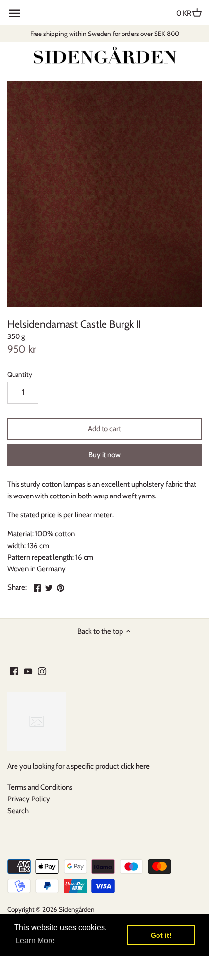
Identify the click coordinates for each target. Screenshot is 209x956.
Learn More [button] (35, 941)
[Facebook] (14, 671)
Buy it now (104, 454)
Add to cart (104, 429)
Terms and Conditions (39, 787)
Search (18, 810)
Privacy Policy (28, 799)
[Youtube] (28, 671)
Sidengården (77, 909)
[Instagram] (42, 671)
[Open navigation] (14, 13)
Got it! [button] (161, 935)
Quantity (19, 374)
